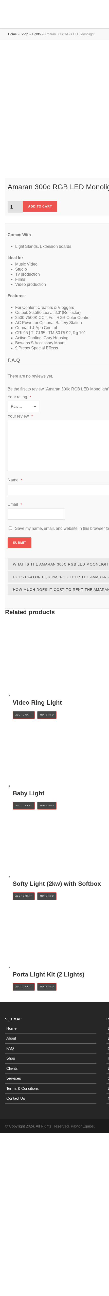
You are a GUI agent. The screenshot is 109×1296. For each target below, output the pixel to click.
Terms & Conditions (22, 1088)
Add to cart (40, 206)
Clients (12, 1068)
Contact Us (15, 1098)
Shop (24, 34)
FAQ (10, 1048)
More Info (47, 715)
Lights (36, 34)
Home (12, 34)
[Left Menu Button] (2, 3)
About (11, 1038)
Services (13, 1078)
